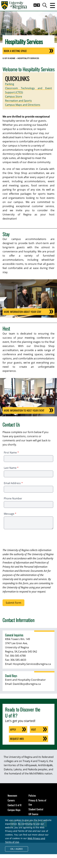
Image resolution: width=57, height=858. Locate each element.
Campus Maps (14, 810)
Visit (33, 729)
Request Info (17, 739)
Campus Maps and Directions (22, 105)
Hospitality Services (28, 58)
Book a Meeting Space (15, 51)
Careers (11, 800)
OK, (16, 848)
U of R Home (9, 58)
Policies (32, 795)
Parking (9, 84)
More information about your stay (22, 312)
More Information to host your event (24, 410)
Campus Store (13, 96)
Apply (13, 729)
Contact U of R (14, 805)
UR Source (33, 814)
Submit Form (13, 602)
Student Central (35, 809)
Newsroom (12, 795)
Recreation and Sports (18, 100)
